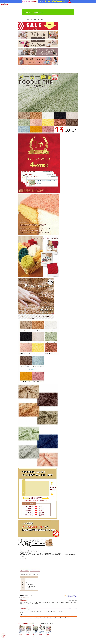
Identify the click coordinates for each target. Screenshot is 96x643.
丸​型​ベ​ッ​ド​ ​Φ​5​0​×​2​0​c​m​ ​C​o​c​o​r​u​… (21, 632)
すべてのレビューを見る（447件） (71, 595)
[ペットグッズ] (38, 38)
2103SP (25, 71)
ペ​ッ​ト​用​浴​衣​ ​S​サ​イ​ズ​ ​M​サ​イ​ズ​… (48, 632)
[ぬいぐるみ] (38, 55)
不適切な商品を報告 (36, 574)
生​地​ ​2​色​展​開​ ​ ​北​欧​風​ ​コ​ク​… (42, 632)
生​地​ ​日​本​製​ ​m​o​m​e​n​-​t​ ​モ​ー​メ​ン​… (35, 632)
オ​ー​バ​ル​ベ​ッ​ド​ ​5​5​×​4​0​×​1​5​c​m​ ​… (28, 632)
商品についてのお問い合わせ (26, 574)
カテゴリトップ (20, 71)
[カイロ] (38, 64)
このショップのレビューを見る (72, 596)
